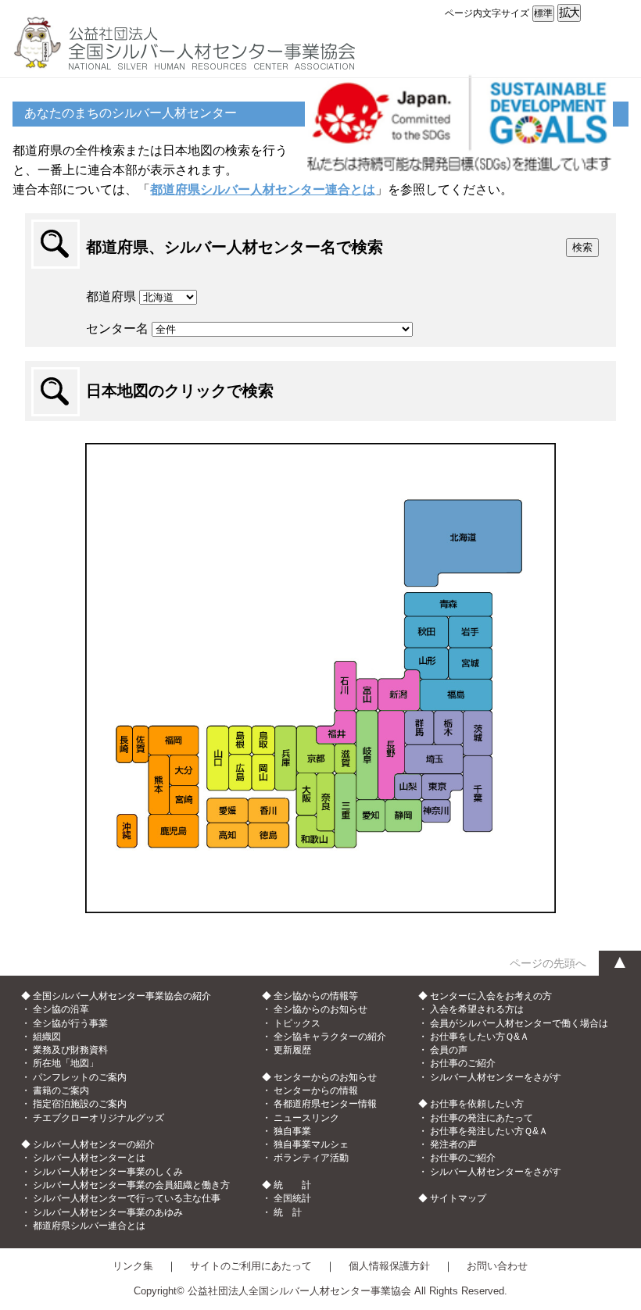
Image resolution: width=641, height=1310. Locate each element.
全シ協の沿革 (61, 1009)
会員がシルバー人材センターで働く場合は (519, 1023)
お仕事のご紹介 (463, 1063)
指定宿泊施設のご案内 (80, 1103)
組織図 (47, 1036)
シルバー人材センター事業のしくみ (108, 1171)
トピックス (297, 1023)
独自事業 (292, 1131)
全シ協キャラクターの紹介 (330, 1036)
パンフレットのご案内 (80, 1077)
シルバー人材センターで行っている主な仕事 (126, 1198)
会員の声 (448, 1050)
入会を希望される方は (477, 1009)
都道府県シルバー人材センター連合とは (262, 189)
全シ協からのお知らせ (320, 1009)
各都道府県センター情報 (325, 1103)
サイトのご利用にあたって (251, 1266)
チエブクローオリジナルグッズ (98, 1118)
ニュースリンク (306, 1118)
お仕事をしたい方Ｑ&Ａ (479, 1036)
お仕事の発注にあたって (481, 1118)
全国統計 (292, 1198)
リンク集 (133, 1266)
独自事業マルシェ (311, 1144)
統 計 (288, 1212)
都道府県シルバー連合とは (89, 1225)
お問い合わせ (497, 1266)
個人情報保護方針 (389, 1266)
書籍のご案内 (61, 1090)
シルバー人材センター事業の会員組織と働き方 (131, 1185)
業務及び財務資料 (70, 1050)
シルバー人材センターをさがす (495, 1077)
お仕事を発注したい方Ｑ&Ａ (489, 1131)
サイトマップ (458, 1198)
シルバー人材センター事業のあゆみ (108, 1212)
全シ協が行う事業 (70, 1023)
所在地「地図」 (65, 1063)
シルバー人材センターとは (89, 1157)
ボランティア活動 (311, 1157)
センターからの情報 (316, 1090)
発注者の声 (453, 1144)
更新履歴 (292, 1050)
